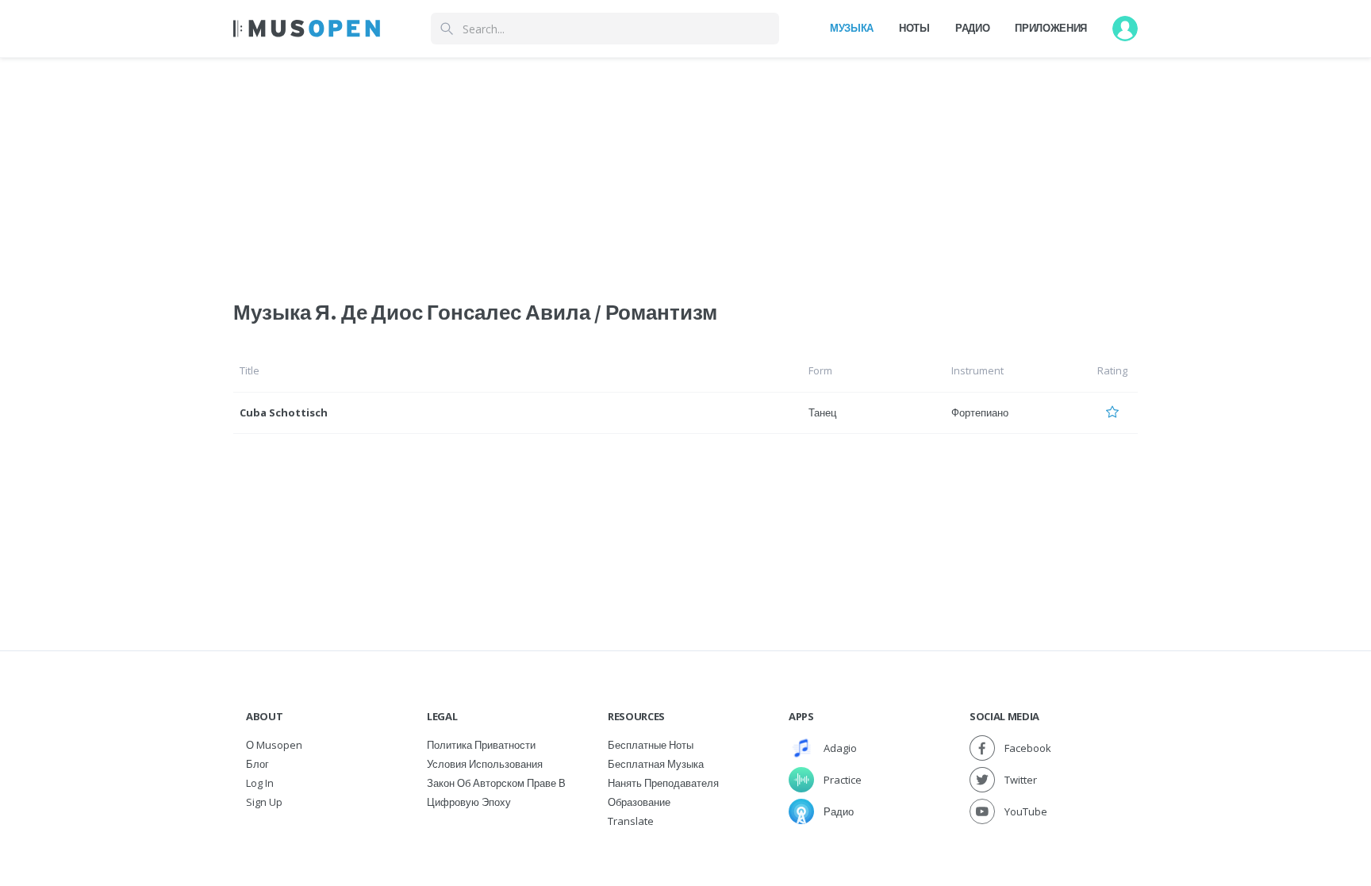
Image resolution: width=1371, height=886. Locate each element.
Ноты (914, 28)
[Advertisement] (685, 169)
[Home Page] (306, 28)
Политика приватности (481, 745)
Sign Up (264, 802)
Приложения (1051, 28)
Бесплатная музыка (656, 764)
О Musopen (274, 745)
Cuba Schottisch (284, 412)
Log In (260, 783)
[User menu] (1125, 28)
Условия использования (485, 764)
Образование (639, 802)
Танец (822, 412)
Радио (972, 28)
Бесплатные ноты (650, 745)
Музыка (852, 28)
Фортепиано (979, 412)
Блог (257, 764)
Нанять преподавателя (663, 783)
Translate (631, 821)
